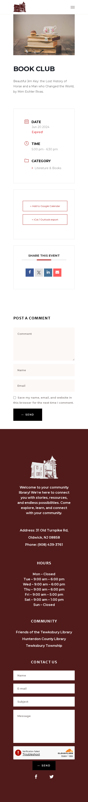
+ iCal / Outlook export (45, 219)
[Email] (57, 272)
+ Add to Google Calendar (45, 206)
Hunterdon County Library (44, 639)
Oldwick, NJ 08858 (44, 537)
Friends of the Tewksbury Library (44, 632)
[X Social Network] (39, 272)
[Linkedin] (48, 272)
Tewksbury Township (44, 646)
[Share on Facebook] (30, 272)
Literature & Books (48, 168)
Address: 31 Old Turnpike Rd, (44, 530)
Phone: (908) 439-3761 (44, 545)
